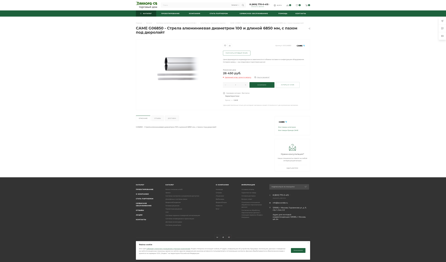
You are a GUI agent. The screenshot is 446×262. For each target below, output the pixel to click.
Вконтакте (217, 237)
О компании (142, 194)
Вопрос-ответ (246, 199)
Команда (219, 189)
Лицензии (220, 196)
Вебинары (220, 199)
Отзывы (157, 118)
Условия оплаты (247, 189)
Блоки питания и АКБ (174, 189)
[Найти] (243, 5)
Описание (143, 118)
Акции (139, 215)
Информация (248, 185)
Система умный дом (173, 225)
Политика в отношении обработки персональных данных (251, 204)
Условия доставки (248, 196)
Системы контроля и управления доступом (182, 196)
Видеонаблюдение (173, 202)
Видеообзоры (221, 202)
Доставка (172, 118)
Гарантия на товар (248, 193)
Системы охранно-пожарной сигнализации (183, 215)
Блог (217, 209)
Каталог (140, 185)
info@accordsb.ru (280, 203)
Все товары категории (287, 127)
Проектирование (144, 189)
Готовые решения (172, 206)
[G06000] (179, 69)
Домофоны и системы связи (176, 199)
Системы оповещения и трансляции (180, 219)
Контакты (141, 219)
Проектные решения (174, 209)
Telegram (223, 237)
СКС (167, 212)
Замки (168, 193)
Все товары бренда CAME (288, 130)
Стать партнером (144, 199)
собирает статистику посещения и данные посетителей (168, 249)
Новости (219, 206)
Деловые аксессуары (174, 222)
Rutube (228, 237)
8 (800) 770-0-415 (258, 4)
